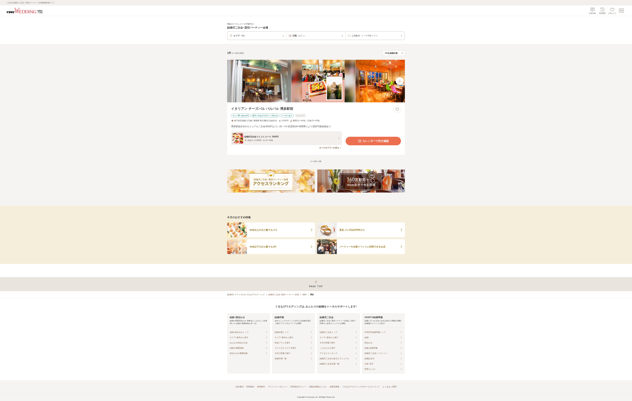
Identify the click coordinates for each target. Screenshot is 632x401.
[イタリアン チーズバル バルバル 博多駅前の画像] (316, 81)
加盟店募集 (334, 387)
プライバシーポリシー (278, 387)
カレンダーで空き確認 (375, 141)
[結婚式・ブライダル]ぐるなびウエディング (246, 294)
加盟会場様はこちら (318, 387)
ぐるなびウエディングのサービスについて (361, 387)
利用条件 (261, 387)
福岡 (304, 294)
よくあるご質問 (389, 387)
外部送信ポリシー (298, 387)
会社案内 (240, 387)
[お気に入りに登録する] (397, 109)
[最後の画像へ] (400, 81)
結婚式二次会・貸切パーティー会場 (283, 294)
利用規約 (250, 387)
